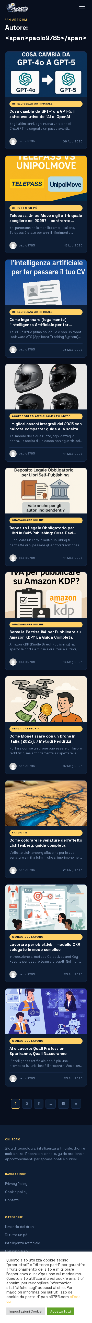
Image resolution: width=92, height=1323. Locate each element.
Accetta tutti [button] (60, 1311)
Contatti (12, 1200)
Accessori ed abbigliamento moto (41, 416)
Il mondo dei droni (19, 1227)
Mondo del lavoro (27, 936)
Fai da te (19, 832)
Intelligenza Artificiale (32, 103)
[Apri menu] (82, 8)
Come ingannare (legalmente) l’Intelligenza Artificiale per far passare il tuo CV (38, 324)
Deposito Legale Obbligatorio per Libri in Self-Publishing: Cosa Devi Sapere (41, 533)
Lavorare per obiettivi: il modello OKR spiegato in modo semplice (44, 947)
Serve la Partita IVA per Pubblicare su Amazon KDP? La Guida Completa (45, 634)
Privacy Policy (16, 1184)
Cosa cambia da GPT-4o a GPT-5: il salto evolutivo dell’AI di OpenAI (42, 114)
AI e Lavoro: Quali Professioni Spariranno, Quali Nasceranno (38, 1051)
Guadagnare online (28, 520)
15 (63, 1103)
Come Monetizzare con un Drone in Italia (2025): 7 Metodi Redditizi (42, 739)
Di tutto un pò (25, 208)
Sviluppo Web (16, 1251)
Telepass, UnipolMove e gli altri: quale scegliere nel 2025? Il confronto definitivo (45, 220)
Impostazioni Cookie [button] (25, 1311)
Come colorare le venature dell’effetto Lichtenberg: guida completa (45, 843)
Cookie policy (16, 1192)
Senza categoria (26, 728)
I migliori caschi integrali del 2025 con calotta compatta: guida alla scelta (45, 426)
